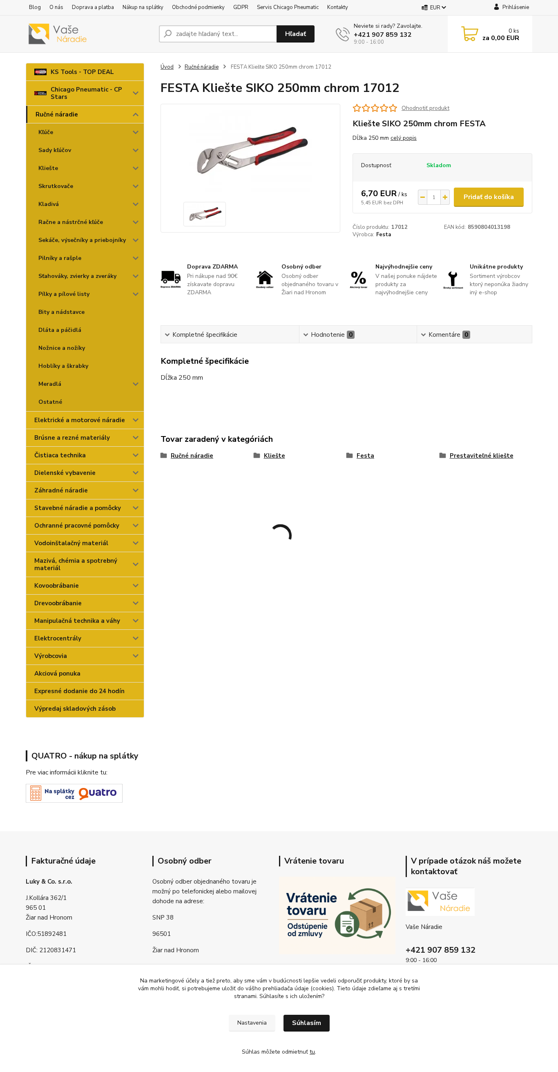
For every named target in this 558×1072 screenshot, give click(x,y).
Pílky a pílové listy (63, 294)
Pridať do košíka (489, 196)
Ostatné (50, 402)
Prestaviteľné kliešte (481, 456)
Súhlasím (306, 1022)
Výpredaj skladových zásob (75, 709)
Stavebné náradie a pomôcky (77, 508)
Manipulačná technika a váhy (77, 621)
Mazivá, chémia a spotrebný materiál (75, 564)
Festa (383, 234)
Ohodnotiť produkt (425, 108)
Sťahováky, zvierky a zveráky (77, 276)
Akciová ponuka (57, 673)
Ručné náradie (57, 114)
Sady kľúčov (54, 150)
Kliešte (48, 168)
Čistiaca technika (60, 455)
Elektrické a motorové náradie (79, 420)
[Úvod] (89, 34)
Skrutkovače (55, 186)
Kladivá (48, 204)
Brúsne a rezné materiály (72, 438)
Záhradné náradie (61, 490)
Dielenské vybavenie (65, 473)
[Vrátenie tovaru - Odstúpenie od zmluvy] (337, 915)
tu (312, 1052)
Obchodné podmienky (198, 7)
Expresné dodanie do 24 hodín (79, 691)
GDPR (240, 7)
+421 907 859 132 (383, 34)
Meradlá (49, 384)
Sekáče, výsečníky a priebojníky (82, 240)
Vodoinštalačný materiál (71, 543)
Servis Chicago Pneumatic (288, 7)
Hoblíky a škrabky (63, 366)
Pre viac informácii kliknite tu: (66, 772)
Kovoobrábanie (56, 586)
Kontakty (337, 7)
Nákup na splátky (143, 7)
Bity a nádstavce (61, 312)
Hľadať (295, 33)
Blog (35, 7)
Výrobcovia (50, 656)
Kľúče (45, 132)
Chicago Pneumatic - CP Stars (86, 93)
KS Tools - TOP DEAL (82, 72)
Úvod (167, 67)
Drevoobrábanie (58, 603)
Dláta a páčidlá (59, 330)
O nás (56, 7)
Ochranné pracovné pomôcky (76, 525)
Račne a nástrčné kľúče (70, 222)
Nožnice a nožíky (61, 348)
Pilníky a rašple (59, 258)
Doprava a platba (93, 7)
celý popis (404, 138)
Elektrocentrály (57, 638)
